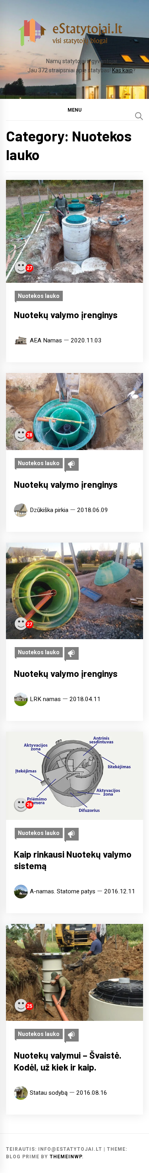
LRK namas (45, 699)
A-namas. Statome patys (62, 891)
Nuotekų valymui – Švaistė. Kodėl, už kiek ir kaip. (68, 1061)
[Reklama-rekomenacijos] (71, 464)
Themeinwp (66, 1156)
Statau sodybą (49, 1092)
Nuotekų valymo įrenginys (66, 314)
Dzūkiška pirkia (49, 510)
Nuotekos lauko (39, 296)
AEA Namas (46, 340)
